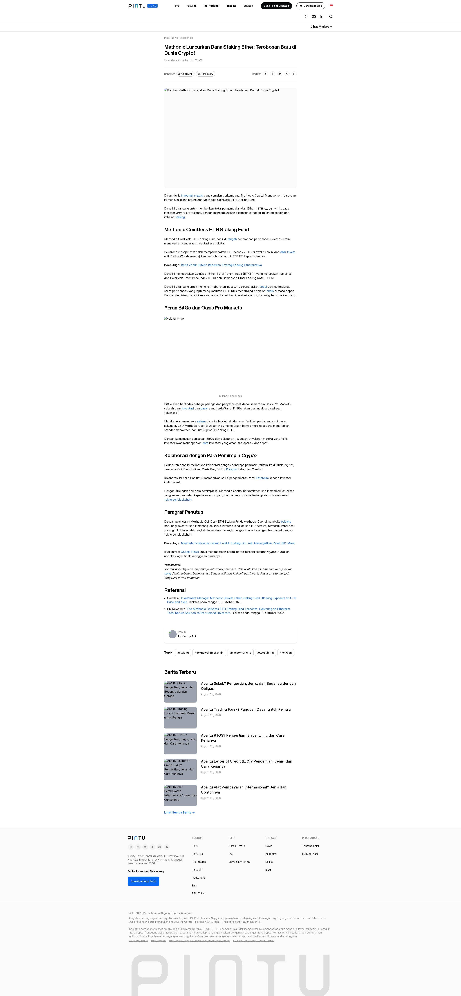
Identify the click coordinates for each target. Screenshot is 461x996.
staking (180, 217)
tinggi (263, 286)
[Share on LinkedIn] (279, 73)
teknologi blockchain (178, 499)
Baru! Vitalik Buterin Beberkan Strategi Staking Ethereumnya (221, 265)
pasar (204, 408)
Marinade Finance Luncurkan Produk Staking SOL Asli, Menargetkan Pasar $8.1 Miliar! (238, 543)
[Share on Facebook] (272, 73)
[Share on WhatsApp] (294, 73)
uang (167, 573)
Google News (189, 552)
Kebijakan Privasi (158, 940)
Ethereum (262, 478)
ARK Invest (288, 252)
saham (201, 421)
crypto (198, 195)
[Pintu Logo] (143, 5)
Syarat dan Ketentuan (138, 940)
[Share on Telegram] (287, 73)
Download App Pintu (143, 881)
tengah (232, 239)
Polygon (231, 469)
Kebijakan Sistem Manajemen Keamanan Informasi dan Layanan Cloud (199, 940)
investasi (187, 195)
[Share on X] (265, 73)
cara (205, 443)
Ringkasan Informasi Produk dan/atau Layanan (253, 940)
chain (270, 291)
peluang (286, 521)
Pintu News (171, 37)
